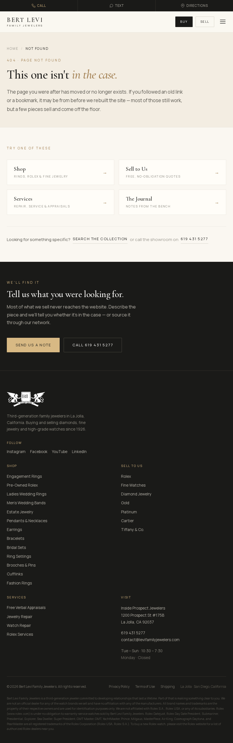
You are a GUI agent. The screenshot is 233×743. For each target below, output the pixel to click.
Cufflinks (15, 574)
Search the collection (100, 238)
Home (12, 48)
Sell (204, 21)
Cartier (127, 520)
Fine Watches (133, 485)
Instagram (16, 451)
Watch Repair (19, 625)
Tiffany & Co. (132, 529)
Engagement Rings (24, 476)
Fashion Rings (19, 583)
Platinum (129, 511)
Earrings (14, 529)
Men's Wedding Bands (26, 502)
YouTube (59, 451)
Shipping (168, 686)
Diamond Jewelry (136, 494)
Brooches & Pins (21, 565)
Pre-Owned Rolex (22, 485)
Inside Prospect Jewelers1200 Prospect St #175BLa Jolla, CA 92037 (143, 615)
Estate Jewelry (20, 511)
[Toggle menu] (222, 22)
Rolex (126, 476)
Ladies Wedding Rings (26, 494)
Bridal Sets (16, 547)
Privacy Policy (119, 686)
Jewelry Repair (19, 616)
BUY (184, 21)
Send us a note (33, 344)
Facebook (38, 451)
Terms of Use (145, 686)
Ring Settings (19, 556)
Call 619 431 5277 (92, 344)
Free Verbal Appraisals (26, 607)
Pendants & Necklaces (27, 520)
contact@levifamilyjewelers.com (150, 639)
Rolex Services (20, 634)
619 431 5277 (194, 238)
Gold (125, 502)
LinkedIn (79, 451)
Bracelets (15, 538)
